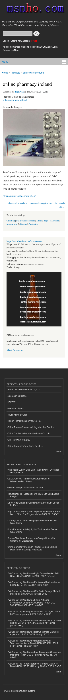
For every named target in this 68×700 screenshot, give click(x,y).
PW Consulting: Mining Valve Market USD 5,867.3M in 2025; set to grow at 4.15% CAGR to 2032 (34, 612)
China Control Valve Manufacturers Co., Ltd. (29, 433)
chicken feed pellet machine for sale (25, 487)
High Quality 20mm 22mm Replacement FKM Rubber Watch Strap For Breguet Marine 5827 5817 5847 (33, 512)
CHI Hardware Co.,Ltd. (18, 439)
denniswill (19, 91)
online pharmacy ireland (15, 99)
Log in (6, 40)
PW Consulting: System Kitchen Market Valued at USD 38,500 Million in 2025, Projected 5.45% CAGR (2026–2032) (34, 623)
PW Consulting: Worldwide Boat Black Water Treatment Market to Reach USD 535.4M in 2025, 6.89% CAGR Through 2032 (32, 643)
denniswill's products (33, 72)
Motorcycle (12, 223)
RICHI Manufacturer (17, 414)
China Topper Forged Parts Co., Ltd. (25, 445)
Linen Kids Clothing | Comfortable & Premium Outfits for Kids (33, 504)
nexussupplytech (15, 408)
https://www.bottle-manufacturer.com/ (24, 241)
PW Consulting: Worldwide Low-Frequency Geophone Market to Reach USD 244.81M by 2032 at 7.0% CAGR (34, 654)
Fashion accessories (25, 220)
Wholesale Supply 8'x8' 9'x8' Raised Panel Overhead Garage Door (33, 471)
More (58, 451)
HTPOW (11, 402)
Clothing (11, 220)
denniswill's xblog (60, 205)
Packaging (33, 223)
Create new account (21, 40)
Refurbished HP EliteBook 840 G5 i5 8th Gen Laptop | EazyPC (33, 495)
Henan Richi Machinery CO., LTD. (24, 389)
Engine (23, 223)
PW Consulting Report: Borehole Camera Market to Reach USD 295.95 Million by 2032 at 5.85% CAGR (34, 665)
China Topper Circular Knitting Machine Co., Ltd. (31, 427)
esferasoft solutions (16, 395)
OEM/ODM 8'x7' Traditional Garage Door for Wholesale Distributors (28, 480)
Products (15, 72)
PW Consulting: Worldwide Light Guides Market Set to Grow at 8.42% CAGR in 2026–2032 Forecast (33, 574)
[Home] (34, 9)
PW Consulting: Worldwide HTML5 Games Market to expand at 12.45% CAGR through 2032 (33, 633)
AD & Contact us (15, 350)
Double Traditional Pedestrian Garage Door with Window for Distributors (31, 539)
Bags (46, 220)
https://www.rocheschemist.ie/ (19, 196)
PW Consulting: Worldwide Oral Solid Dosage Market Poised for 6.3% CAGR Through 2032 (33, 592)
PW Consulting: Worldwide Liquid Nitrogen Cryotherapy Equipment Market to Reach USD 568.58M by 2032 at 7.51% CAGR (31, 602)
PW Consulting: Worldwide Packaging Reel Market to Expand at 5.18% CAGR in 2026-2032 (33, 583)
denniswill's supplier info (41, 203)
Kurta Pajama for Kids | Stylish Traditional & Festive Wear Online (32, 530)
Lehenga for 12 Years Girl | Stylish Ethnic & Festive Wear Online (32, 521)
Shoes (39, 220)
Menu (5, 61)
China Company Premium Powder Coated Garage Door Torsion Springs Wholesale (32, 548)
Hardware (54, 220)
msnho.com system (25, 690)
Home (5, 72)
